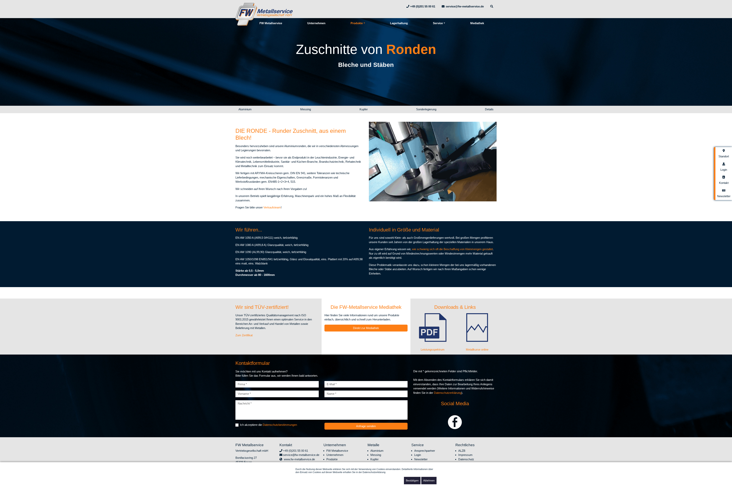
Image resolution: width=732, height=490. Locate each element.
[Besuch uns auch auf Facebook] (455, 421)
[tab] (723, 153)
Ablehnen (429, 480)
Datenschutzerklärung (447, 392)
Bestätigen (412, 480)
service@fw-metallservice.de (300, 454)
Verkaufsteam (272, 207)
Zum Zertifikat (244, 335)
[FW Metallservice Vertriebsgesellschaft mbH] (264, 13)
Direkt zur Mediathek (366, 328)
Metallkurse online (477, 349)
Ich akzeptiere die (268, 424)
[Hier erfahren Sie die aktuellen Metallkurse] (477, 327)
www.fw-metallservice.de (298, 459)
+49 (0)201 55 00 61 (295, 450)
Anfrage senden (366, 426)
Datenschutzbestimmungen (280, 424)
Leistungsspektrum (433, 349)
